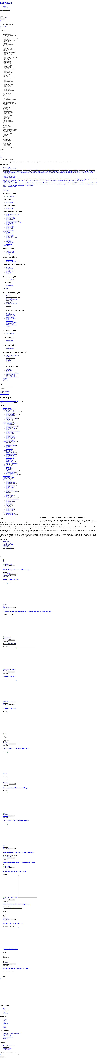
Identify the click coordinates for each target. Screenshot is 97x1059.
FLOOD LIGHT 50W (9, 708)
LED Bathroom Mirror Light (12, 214)
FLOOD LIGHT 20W (9, 644)
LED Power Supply (10, 227)
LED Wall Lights (9, 236)
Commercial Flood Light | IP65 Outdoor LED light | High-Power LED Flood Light (27, 611)
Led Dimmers (9, 370)
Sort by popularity (7, 543)
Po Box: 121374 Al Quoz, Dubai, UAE (12, 1033)
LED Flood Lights (10, 252)
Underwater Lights (7, 511)
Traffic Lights (9, 244)
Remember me (5, 390)
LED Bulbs (8, 215)
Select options (6, 575)
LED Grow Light (10, 223)
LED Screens (9, 359)
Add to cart (5, 565)
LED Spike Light (9, 321)
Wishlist (4, 6)
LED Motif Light (9, 224)
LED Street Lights (10, 235)
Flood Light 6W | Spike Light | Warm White (16, 820)
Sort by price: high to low (8, 548)
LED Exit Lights (9, 268)
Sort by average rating (8, 544)
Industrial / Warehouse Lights (9, 441)
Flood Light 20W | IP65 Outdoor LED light (15, 788)
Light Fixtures (9, 273)
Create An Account (4, 394)
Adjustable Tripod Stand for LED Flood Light (16, 569)
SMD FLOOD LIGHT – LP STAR (13, 923)
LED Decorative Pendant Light (13, 221)
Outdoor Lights (6, 479)
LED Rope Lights (10, 319)
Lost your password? (4, 391)
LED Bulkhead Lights (11, 315)
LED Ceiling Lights (10, 218)
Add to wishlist (11, 565)
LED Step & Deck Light (11, 322)
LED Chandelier (9, 219)
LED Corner (6, 2)
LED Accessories (7, 465)
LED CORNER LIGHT (8, 477)
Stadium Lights (6, 506)
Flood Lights (8, 267)
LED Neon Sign (9, 298)
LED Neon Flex (9, 260)
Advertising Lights (10, 196)
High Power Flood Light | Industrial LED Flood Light (18, 852)
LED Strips (8, 302)
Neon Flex (8, 240)
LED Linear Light (10, 208)
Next (4, 976)
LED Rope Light (9, 232)
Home (1, 401)
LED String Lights (10, 300)
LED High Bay (9, 254)
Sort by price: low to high (8, 546)
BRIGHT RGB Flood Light (11, 579)
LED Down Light (10, 432)
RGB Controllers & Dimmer (12, 373)
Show (1, 556)
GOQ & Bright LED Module (12, 355)
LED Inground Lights (10, 318)
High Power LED (10, 251)
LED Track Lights (10, 230)
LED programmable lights (11, 299)
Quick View (9, 564)
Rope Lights (8, 306)
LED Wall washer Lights (11, 324)
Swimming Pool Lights (11, 261)
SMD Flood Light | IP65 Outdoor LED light (16, 968)
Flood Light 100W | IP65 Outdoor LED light (16, 748)
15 (3, 559)
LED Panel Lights (10, 226)
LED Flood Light (10, 509)
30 (3, 560)
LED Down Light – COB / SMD (13, 222)
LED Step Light (9, 233)
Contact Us (5, 7)
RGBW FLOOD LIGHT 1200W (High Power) (16, 904)
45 (3, 561)
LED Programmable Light (11, 414)
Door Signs (8, 369)
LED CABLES (9, 202)
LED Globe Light (10, 317)
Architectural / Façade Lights (11, 401)
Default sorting (6, 541)
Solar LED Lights (10, 242)
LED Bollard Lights (10, 314)
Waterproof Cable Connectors (12, 376)
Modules (8, 238)
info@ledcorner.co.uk (5, 10)
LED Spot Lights (9, 228)
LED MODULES (10, 356)
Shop (4, 401)
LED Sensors (9, 371)
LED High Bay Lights (11, 270)
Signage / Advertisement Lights (10, 497)
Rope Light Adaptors (10, 374)
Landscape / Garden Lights (9, 450)
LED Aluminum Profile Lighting (13, 297)
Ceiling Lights (9, 424)
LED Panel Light (9, 271)
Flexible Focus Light (7, 422)
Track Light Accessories (11, 375)
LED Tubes (8, 272)
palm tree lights (9, 241)
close (1, 21)
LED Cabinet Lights (10, 217)
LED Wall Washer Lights (11, 237)
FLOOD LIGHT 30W (9, 676)
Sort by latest (6, 545)
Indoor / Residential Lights (9, 423)
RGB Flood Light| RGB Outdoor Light (14, 871)
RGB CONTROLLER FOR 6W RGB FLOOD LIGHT (19, 862)
